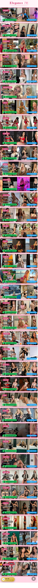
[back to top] (33, 578)
